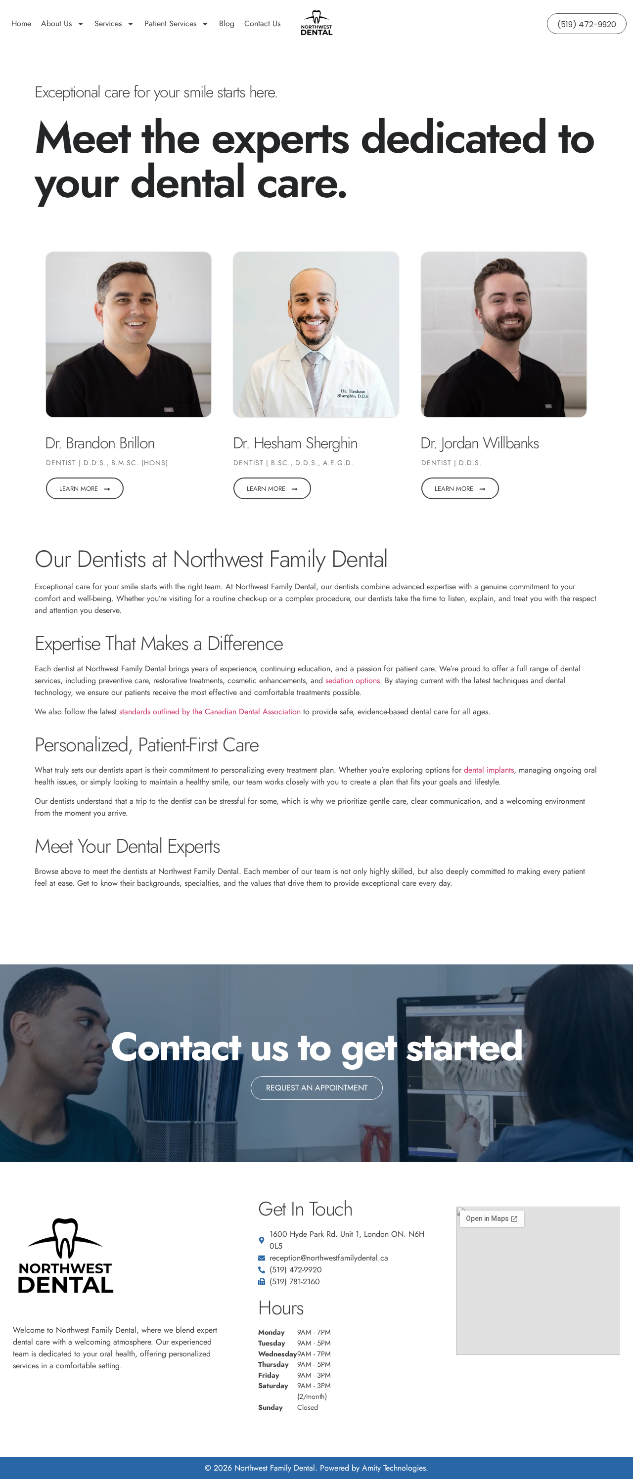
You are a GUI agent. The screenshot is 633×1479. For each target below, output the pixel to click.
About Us (56, 23)
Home (21, 23)
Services (108, 23)
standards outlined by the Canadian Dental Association (210, 711)
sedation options (352, 680)
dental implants (489, 770)
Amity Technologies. (395, 1468)
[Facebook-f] (18, 1402)
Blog (226, 23)
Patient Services (170, 23)
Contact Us (262, 23)
